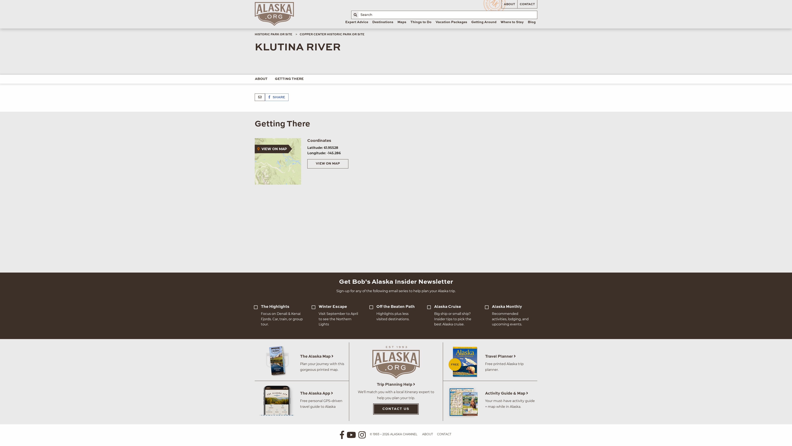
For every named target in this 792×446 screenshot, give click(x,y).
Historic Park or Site (273, 34)
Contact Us (395, 409)
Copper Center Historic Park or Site (332, 34)
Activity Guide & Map (505, 393)
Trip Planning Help (395, 385)
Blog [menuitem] (532, 22)
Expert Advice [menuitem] (356, 22)
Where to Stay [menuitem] (512, 22)
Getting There (289, 79)
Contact (527, 4)
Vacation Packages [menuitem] (451, 22)
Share (278, 97)
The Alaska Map (315, 356)
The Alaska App (315, 393)
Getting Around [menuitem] (483, 22)
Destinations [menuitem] (382, 22)
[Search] (355, 15)
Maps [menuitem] (401, 22)
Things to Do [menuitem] (420, 22)
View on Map (328, 163)
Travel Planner (499, 356)
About (509, 4)
